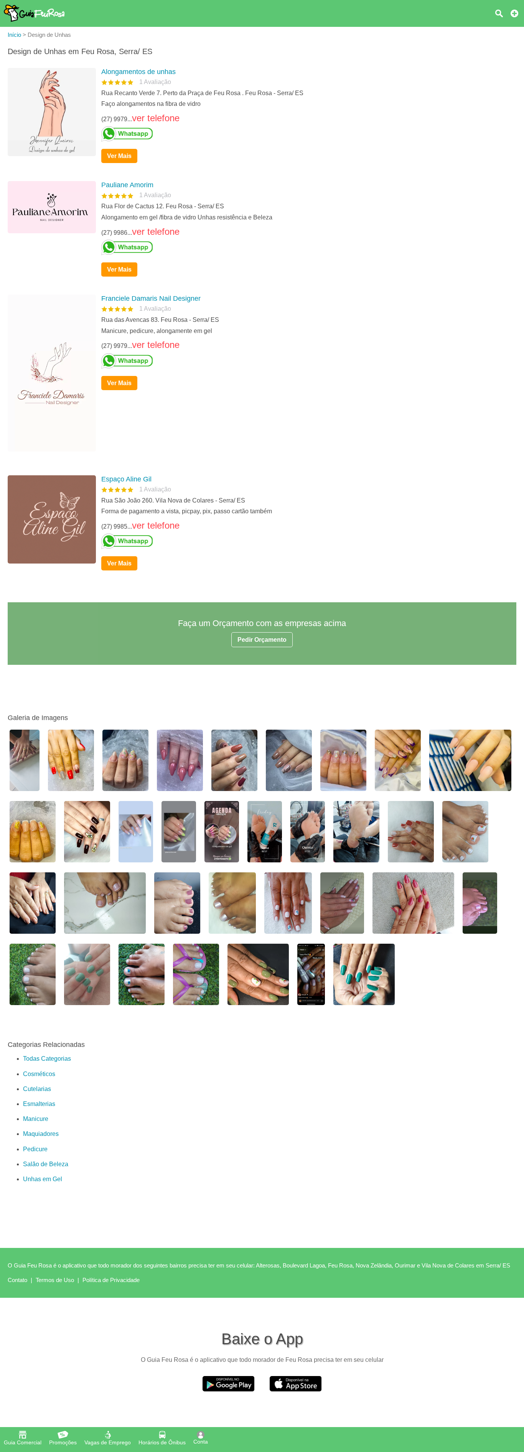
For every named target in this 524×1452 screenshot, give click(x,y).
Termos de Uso (55, 1280)
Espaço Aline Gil (126, 479)
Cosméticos (39, 1074)
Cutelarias (37, 1089)
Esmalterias (39, 1104)
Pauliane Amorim (127, 185)
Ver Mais (119, 156)
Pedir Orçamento (262, 639)
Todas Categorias (47, 1058)
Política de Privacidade (111, 1280)
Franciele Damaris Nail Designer (151, 298)
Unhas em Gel (42, 1179)
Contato (17, 1280)
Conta (200, 1442)
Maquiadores (41, 1134)
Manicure (35, 1119)
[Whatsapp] (305, 134)
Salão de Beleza (45, 1164)
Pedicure (35, 1149)
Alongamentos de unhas (138, 72)
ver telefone (156, 118)
